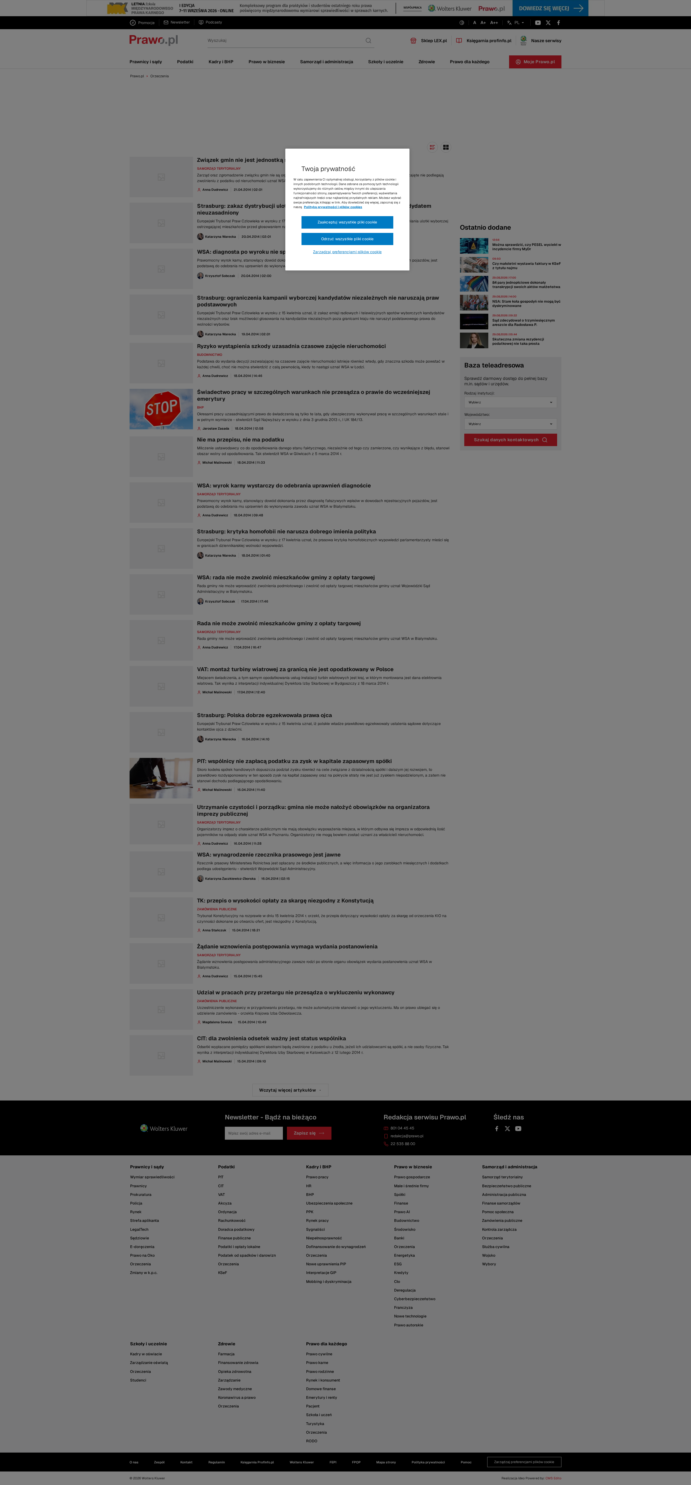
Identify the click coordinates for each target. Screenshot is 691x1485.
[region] (347, 210)
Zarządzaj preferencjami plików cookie (347, 251)
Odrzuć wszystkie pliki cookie (347, 238)
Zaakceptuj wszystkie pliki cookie (347, 222)
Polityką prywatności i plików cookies (333, 207)
